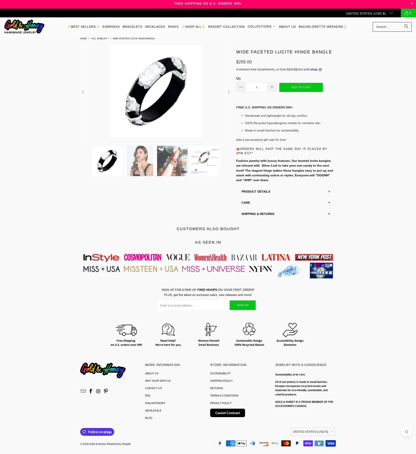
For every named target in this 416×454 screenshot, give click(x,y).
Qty (238, 78)
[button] (262, 26)
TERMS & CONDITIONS (224, 395)
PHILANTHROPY (155, 403)
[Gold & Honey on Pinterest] (106, 391)
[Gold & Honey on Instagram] (98, 391)
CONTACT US (153, 388)
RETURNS (216, 388)
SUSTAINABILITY (220, 373)
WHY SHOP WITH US (158, 380)
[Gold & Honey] (24, 27)
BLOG (148, 418)
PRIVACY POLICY (221, 403)
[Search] (406, 27)
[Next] (228, 91)
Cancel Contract (227, 413)
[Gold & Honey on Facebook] (91, 391)
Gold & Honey (97, 444)
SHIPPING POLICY (221, 380)
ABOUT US (151, 373)
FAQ (147, 395)
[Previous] (83, 91)
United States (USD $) (366, 13)
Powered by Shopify (119, 444)
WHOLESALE (153, 410)
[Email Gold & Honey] (83, 391)
